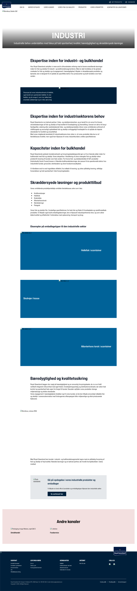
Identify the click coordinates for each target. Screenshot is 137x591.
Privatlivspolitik (112, 582)
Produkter (82, 7)
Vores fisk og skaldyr (66, 7)
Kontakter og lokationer (116, 7)
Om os (22, 7)
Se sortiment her (57, 494)
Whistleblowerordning (16, 572)
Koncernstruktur (14, 567)
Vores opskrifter (96, 7)
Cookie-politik (103, 582)
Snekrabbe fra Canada (65, 570)
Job (11, 570)
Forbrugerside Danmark (36, 567)
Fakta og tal (33, 565)
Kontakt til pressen (15, 563)
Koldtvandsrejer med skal (66, 565)
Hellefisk (61, 563)
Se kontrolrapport (122, 582)
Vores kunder (49, 7)
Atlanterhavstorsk (64, 567)
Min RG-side (82, 563)
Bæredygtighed (34, 7)
